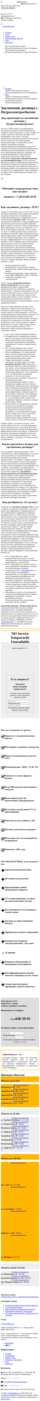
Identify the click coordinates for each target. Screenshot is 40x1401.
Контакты (9, 1364)
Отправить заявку (20, 1042)
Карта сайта (5, 1399)
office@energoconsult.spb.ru (11, 4)
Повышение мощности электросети (18, 1311)
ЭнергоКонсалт (27, 570)
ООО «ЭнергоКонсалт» (12, 1393)
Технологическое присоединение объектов (21, 1305)
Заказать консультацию (20, 710)
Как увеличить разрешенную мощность (20, 1309)
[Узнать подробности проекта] (20, 1085)
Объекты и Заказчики (13, 1360)
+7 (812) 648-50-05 (10, 2)
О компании (10, 1356)
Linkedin (10, 1343)
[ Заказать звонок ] (8, 8)
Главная (8, 1354)
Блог (7, 1362)
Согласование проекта (13, 1307)
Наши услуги (10, 1358)
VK (8, 1345)
